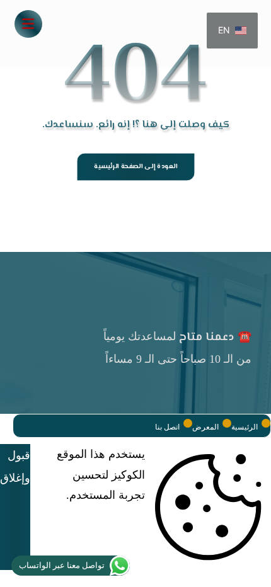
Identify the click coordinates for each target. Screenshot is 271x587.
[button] (28, 23)
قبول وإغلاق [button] (15, 466)
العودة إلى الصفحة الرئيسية (135, 166)
